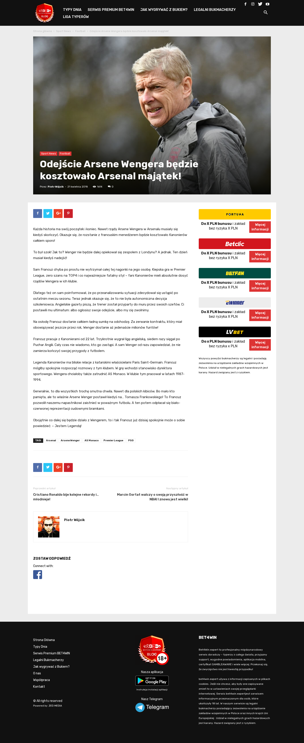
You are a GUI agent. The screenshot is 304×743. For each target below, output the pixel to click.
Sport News (63, 31)
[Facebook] (245, 3)
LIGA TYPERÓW (76, 17)
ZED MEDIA (55, 705)
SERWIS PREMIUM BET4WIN (111, 10)
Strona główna (42, 31)
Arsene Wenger (70, 440)
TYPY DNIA (72, 10)
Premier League (113, 440)
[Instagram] (252, 3)
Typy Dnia (40, 647)
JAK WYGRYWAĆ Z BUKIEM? (164, 10)
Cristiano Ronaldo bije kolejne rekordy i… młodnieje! (66, 497)
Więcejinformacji (260, 227)
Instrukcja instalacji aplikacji (152, 689)
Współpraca (41, 680)
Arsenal (51, 440)
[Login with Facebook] (37, 580)
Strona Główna (44, 640)
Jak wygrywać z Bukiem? (51, 667)
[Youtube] (267, 3)
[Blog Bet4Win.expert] (47, 12)
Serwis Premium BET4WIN (51, 653)
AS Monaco (92, 440)
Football (80, 31)
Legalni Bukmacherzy (48, 660)
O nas (37, 673)
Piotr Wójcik (56, 186)
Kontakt (39, 687)
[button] (265, 13)
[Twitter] (260, 3)
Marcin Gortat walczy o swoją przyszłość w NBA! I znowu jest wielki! (152, 497)
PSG (131, 440)
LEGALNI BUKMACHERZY (215, 10)
